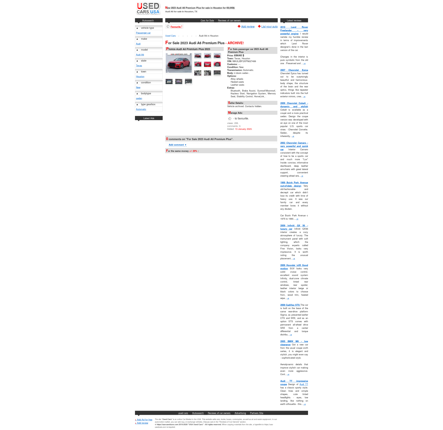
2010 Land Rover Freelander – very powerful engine (294, 30)
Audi (138, 43)
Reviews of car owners (229, 20)
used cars (183, 413)
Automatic (141, 109)
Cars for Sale (207, 20)
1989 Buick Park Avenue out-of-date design (294, 184)
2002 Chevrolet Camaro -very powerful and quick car (294, 146)
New (138, 87)
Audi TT (304, 384)
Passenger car (143, 32)
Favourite (176, 26)
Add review (248, 26)
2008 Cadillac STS (290, 304)
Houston (140, 76)
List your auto (269, 26)
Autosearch (148, 20)
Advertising (240, 413)
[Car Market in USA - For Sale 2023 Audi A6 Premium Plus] (179, 62)
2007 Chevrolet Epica (294, 70)
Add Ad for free (143, 419)
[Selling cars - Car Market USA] (148, 15)
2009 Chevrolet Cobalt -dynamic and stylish (294, 104)
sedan (139, 98)
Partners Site (256, 413)
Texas (139, 65)
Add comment (178, 144)
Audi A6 (140, 54)
